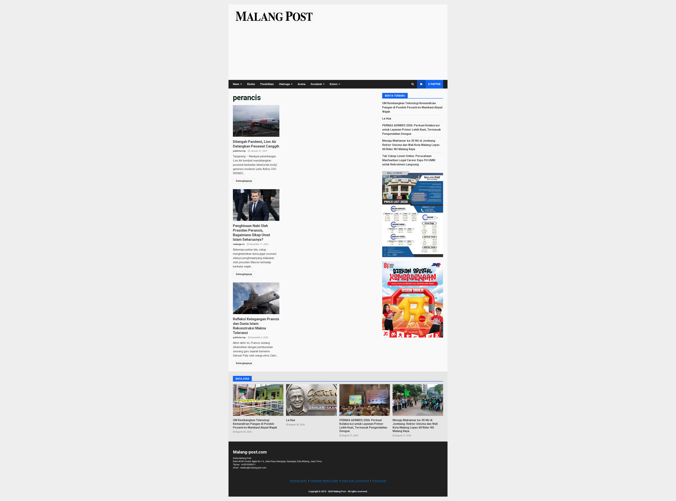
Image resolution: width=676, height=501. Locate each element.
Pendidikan (267, 84)
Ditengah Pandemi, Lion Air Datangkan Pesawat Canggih (256, 121)
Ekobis (251, 84)
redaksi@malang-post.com (253, 468)
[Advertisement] (338, 49)
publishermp (239, 151)
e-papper (434, 84)
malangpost (239, 244)
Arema (301, 84)
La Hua (386, 118)
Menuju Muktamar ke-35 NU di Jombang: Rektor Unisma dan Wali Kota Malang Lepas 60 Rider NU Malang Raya (411, 145)
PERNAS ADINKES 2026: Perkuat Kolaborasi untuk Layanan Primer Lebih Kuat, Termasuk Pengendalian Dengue (411, 129)
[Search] (412, 84)
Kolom (333, 84)
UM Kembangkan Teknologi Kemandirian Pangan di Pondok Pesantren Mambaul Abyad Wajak (412, 107)
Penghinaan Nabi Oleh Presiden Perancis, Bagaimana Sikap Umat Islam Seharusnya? (256, 205)
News (236, 84)
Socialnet (316, 84)
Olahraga (284, 84)
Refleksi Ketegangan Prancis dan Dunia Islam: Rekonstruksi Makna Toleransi (256, 298)
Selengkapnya (244, 180)
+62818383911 (248, 464)
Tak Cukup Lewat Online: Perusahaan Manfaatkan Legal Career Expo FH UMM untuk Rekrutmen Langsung (408, 160)
